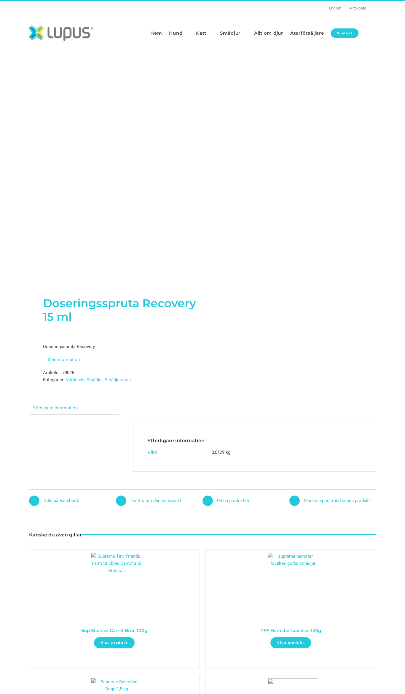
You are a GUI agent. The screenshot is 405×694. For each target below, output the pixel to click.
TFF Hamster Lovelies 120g (291, 630)
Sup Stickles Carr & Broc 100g (114, 630)
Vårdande (75, 379)
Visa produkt (114, 642)
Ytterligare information (55, 408)
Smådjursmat (118, 379)
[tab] (74, 408)
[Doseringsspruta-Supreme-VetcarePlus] (112, 173)
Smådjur (95, 379)
